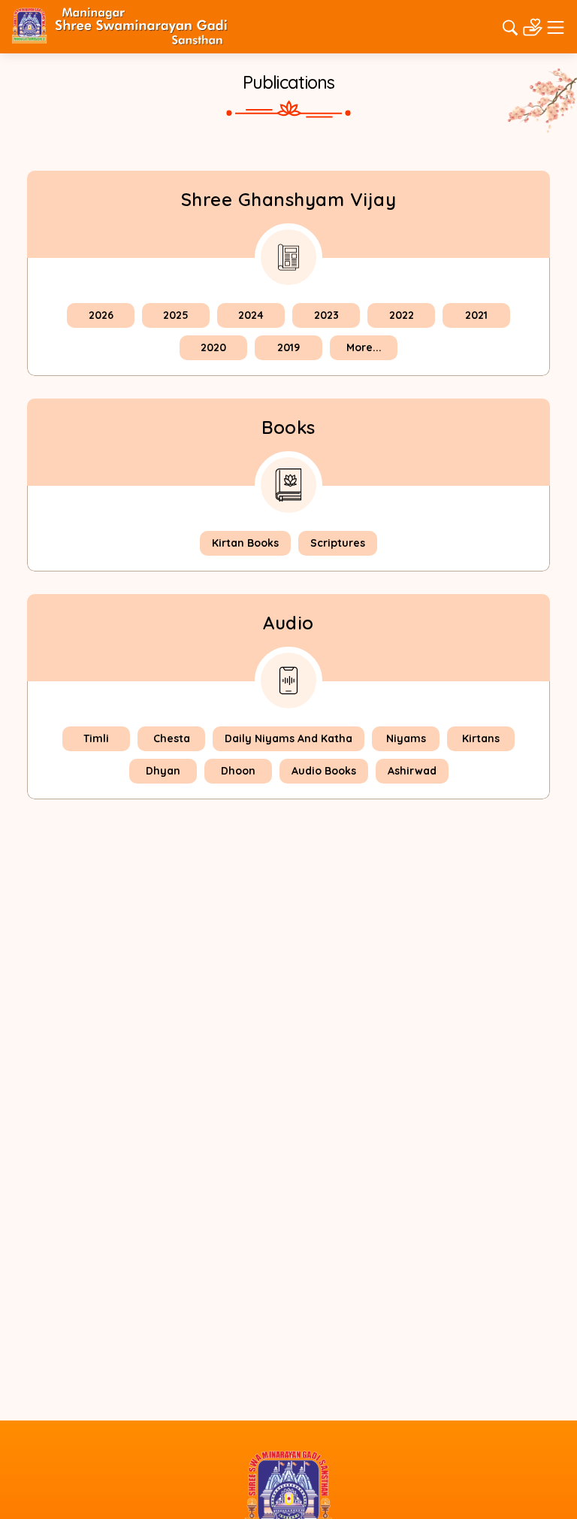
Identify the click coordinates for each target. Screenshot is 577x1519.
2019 (288, 347)
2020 (213, 347)
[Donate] (532, 25)
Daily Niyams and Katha (288, 738)
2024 (251, 315)
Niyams (406, 738)
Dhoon (238, 771)
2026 (101, 315)
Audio (288, 622)
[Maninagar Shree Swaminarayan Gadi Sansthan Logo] (120, 25)
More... (364, 347)
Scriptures (337, 543)
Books (288, 427)
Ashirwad (412, 771)
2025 (176, 315)
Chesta (171, 738)
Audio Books (324, 771)
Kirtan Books (245, 543)
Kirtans (481, 738)
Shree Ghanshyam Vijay (289, 199)
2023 (326, 315)
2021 (476, 315)
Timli (96, 738)
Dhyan (163, 771)
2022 (401, 315)
